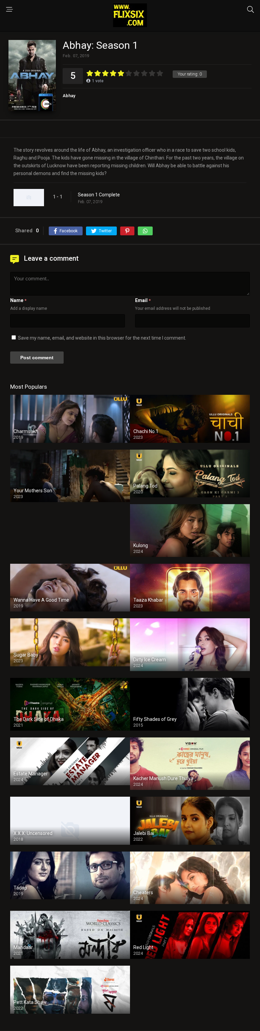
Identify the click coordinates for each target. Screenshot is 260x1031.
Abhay (69, 95)
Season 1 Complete (99, 194)
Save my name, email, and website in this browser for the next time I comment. (102, 338)
